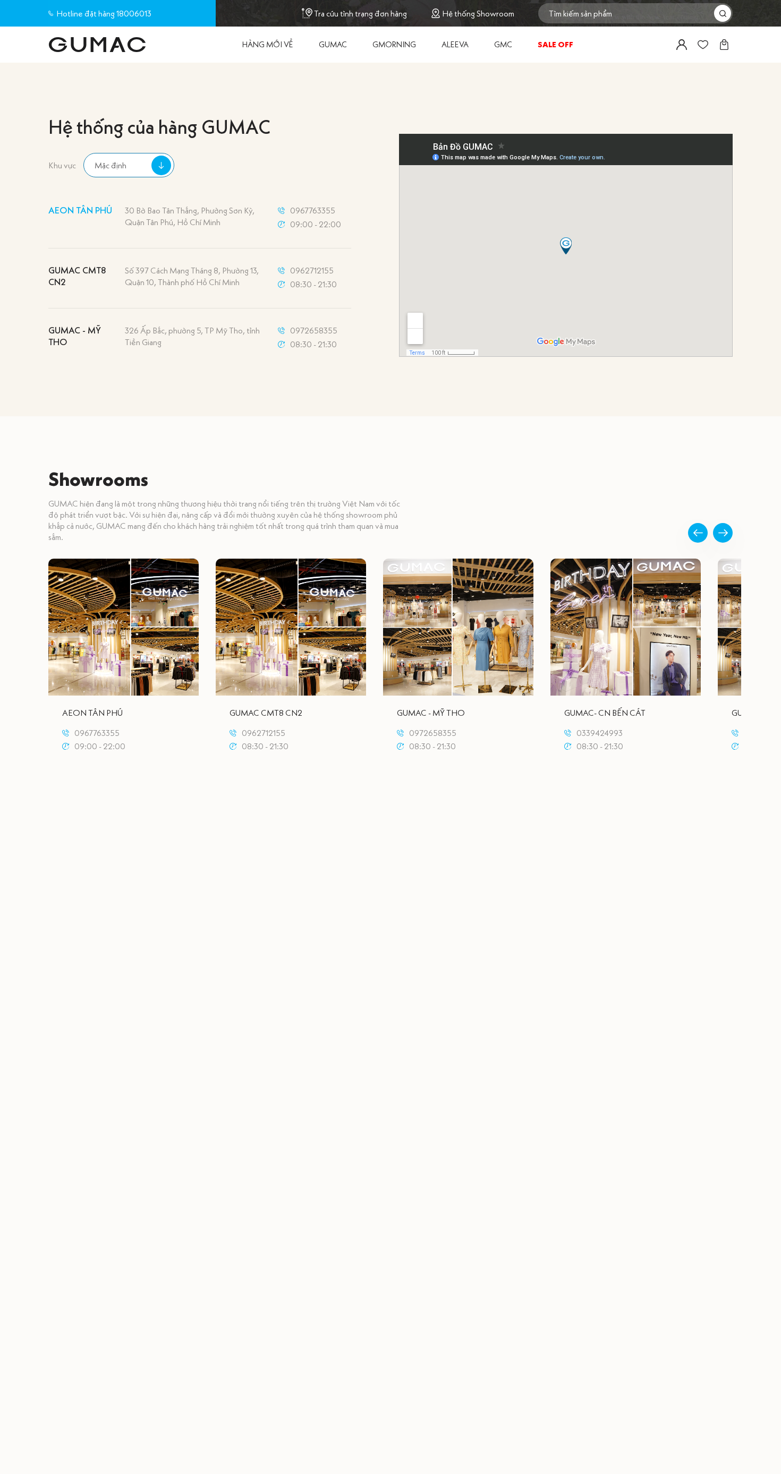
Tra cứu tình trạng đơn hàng (360, 13)
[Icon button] (681, 44)
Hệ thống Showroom (478, 13)
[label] (97, 44)
